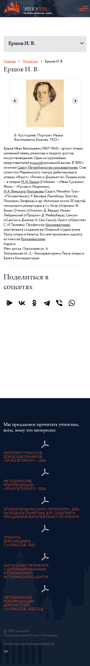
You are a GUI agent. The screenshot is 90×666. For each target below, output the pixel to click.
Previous (15, 100)
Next (75, 100)
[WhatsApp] (72, 303)
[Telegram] (47, 303)
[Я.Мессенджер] (9, 303)
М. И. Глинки (30, 182)
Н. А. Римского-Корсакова (24, 191)
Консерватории (57, 225)
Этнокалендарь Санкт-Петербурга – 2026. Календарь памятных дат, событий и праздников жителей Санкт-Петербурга (42, 513)
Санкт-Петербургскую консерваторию (48, 167)
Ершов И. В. (21, 43)
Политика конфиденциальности (29, 643)
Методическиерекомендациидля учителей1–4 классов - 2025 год (23, 603)
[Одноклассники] (34, 303)
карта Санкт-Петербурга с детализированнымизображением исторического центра (26, 571)
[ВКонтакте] (22, 303)
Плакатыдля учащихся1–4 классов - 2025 (19, 541)
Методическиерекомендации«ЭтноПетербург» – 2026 (25, 485)
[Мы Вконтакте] (6, 651)
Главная (10, 61)
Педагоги (30, 61)
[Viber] (59, 303)
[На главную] (28, 8)
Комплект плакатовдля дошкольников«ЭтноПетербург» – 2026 (25, 457)
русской (36, 163)
